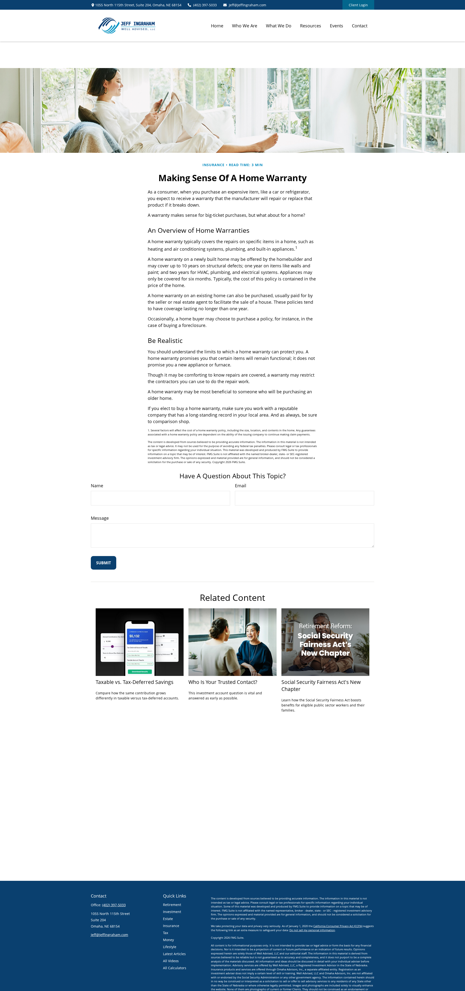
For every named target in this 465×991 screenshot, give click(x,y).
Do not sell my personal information (312, 930)
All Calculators (174, 968)
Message (100, 518)
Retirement (172, 904)
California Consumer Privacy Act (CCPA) (337, 926)
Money (168, 939)
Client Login (358, 5)
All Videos (171, 961)
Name (97, 485)
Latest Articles (174, 954)
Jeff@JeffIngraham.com (247, 5)
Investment (172, 911)
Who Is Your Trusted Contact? (222, 681)
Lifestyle (169, 947)
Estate (168, 918)
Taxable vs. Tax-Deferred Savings (134, 681)
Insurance (171, 925)
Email (240, 485)
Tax (165, 932)
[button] (217, 25)
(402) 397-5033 (205, 5)
